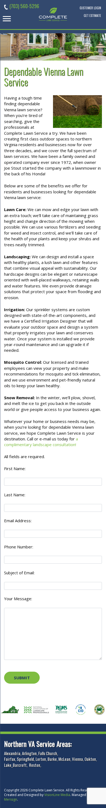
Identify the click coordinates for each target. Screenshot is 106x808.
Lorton (41, 759)
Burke (52, 759)
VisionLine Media (57, 794)
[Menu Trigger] (7, 18)
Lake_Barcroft (15, 765)
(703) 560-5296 (24, 6)
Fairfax (9, 759)
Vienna (77, 759)
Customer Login (90, 8)
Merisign (10, 799)
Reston (34, 765)
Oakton (90, 759)
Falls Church (47, 753)
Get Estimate (92, 15)
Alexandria (12, 753)
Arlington (29, 753)
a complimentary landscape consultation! (41, 441)
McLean (64, 759)
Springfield (25, 759)
